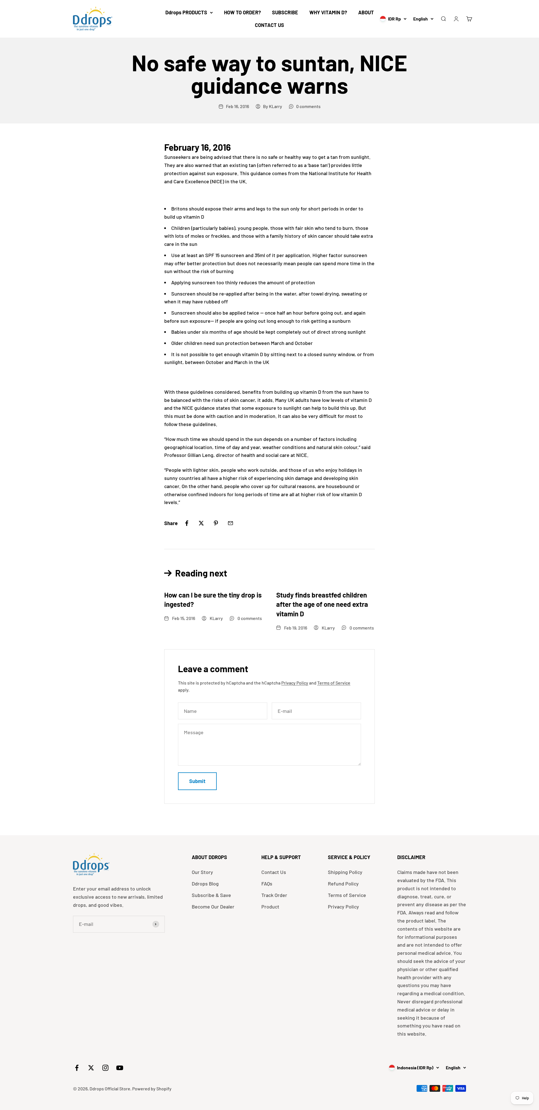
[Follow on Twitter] (91, 1068)
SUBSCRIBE (285, 12)
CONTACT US (269, 25)
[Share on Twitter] (201, 523)
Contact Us (273, 872)
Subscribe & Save (211, 895)
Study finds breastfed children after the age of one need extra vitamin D (322, 604)
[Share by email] (230, 523)
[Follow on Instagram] (105, 1068)
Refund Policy (343, 883)
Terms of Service (333, 682)
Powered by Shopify (152, 1088)
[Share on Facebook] (186, 523)
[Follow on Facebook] (77, 1068)
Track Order (274, 895)
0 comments (308, 106)
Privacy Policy (294, 682)
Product (270, 906)
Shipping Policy (345, 872)
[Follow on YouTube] (120, 1068)
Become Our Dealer (213, 906)
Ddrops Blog (205, 883)
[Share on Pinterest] (215, 523)
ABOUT (366, 12)
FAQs (266, 883)
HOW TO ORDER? (242, 12)
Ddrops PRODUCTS (186, 12)
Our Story (202, 872)
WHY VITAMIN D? (328, 12)
